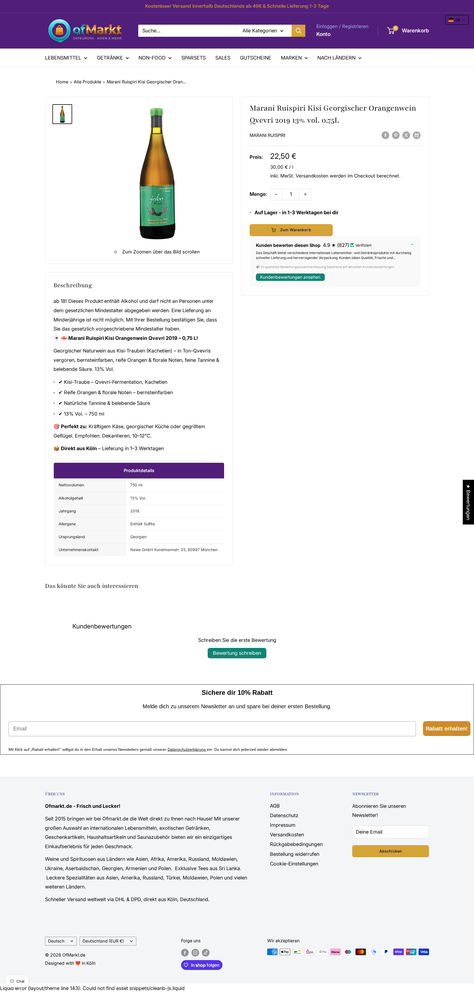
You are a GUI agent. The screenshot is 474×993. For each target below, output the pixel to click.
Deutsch (56, 941)
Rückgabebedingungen (296, 844)
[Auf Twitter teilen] (406, 135)
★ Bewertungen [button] (468, 502)
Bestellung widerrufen (294, 854)
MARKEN (291, 58)
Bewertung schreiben (237, 653)
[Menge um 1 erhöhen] (305, 194)
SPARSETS (193, 58)
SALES (222, 58)
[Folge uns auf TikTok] (206, 953)
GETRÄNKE (110, 58)
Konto (323, 34)
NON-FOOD (152, 58)
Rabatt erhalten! (447, 729)
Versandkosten (312, 176)
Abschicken (390, 851)
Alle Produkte (87, 81)
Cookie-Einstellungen (294, 864)
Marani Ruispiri (267, 135)
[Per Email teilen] (417, 135)
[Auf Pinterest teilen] (396, 135)
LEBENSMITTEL (63, 58)
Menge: (258, 194)
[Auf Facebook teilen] (385, 135)
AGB (275, 806)
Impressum (282, 825)
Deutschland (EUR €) (103, 941)
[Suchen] (298, 31)
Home (62, 81)
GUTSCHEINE (255, 58)
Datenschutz (284, 815)
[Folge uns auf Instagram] (195, 953)
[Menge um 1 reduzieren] (276, 194)
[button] (457, 19)
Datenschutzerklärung (187, 749)
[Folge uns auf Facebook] (185, 953)
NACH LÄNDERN (336, 58)
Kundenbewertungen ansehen (290, 277)
